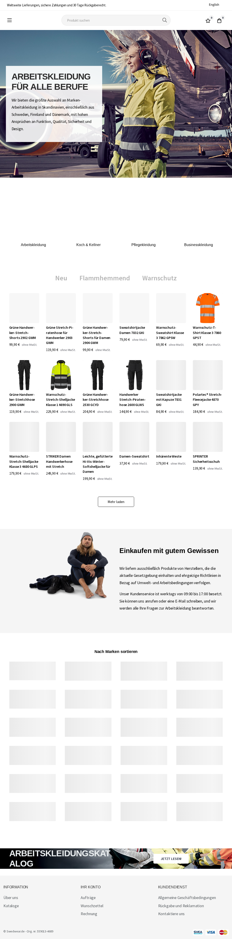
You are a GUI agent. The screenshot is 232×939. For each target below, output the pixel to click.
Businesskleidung (198, 245)
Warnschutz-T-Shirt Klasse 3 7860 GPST (207, 332)
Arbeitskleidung (33, 245)
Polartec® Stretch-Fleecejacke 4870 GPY (207, 399)
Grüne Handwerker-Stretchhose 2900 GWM (22, 399)
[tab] (61, 278)
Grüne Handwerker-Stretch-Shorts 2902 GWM (22, 332)
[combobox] (115, 20)
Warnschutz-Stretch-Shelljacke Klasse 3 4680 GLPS (23, 461)
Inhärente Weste (168, 456)
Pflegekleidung (143, 245)
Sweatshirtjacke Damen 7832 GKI (132, 330)
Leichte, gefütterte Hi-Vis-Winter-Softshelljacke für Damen (98, 464)
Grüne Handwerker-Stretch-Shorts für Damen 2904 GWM (96, 335)
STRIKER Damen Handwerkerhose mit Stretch (59, 461)
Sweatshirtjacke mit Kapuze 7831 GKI (169, 399)
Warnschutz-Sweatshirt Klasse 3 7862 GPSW (170, 332)
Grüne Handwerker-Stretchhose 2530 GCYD (96, 399)
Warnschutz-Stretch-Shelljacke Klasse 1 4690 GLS (60, 399)
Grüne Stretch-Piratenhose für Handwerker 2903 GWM (59, 335)
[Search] (165, 20)
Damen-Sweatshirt (134, 456)
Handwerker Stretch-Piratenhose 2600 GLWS (132, 399)
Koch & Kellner (88, 245)
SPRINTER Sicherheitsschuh (206, 458)
